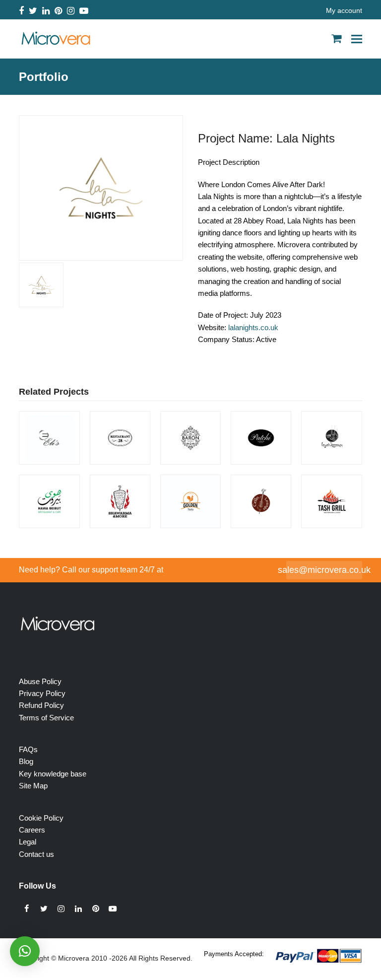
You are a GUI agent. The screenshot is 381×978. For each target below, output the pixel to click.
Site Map (33, 785)
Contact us (36, 854)
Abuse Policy (40, 681)
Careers (32, 830)
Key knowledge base (52, 773)
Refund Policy (41, 705)
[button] (356, 39)
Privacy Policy (42, 693)
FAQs (28, 749)
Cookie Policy (41, 818)
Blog (26, 761)
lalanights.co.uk (253, 327)
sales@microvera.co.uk (324, 569)
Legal (27, 842)
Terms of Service (46, 717)
